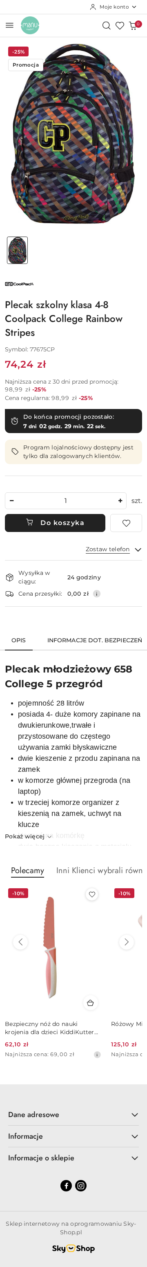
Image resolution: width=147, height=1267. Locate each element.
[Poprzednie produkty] (20, 942)
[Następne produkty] (126, 942)
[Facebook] (66, 1185)
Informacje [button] (25, 1136)
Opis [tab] (18, 640)
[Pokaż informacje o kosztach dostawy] (96, 593)
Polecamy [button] (27, 870)
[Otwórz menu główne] (9, 25)
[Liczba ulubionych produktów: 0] (119, 25)
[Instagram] (81, 1185)
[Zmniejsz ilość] (11, 501)
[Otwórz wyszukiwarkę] (106, 25)
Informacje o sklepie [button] (41, 1158)
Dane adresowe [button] (33, 1114)
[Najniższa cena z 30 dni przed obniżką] (97, 1054)
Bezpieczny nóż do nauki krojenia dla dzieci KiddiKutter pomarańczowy (49, 1028)
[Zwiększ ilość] (120, 501)
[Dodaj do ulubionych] (126, 523)
